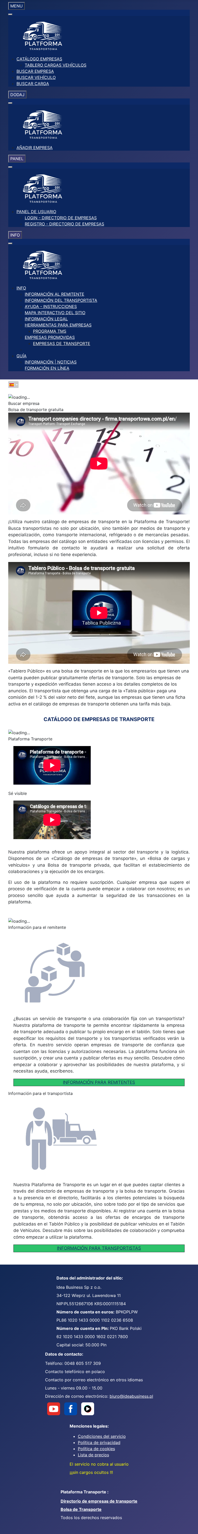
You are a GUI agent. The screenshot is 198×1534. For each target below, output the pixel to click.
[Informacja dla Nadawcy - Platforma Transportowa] (81, 972)
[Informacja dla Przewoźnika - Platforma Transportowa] (81, 1138)
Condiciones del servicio (102, 1436)
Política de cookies (96, 1448)
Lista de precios (93, 1454)
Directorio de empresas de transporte (99, 1501)
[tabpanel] (99, 927)
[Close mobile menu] (10, 14)
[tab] (99, 403)
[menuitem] (39, 58)
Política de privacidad (99, 1442)
